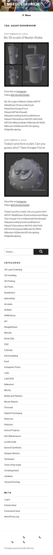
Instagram (21, 91)
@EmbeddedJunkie (20, 95)
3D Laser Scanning (13, 269)
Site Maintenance (12, 436)
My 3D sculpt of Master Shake (23, 37)
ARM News (10, 315)
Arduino (8, 310)
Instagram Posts (12, 367)
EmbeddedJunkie (22, 4)
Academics (9, 292)
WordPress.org (11, 516)
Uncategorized (11, 470)
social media (10, 442)
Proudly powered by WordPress (19, 548)
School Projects (12, 430)
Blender (8, 333)
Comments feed (12, 511)
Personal (8, 407)
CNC (6, 344)
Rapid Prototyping (13, 413)
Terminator (9, 459)
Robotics (8, 424)
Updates (8, 476)
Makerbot (9, 384)
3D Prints (8, 287)
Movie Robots (11, 401)
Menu (28, 15)
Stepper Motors (12, 453)
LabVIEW (9, 378)
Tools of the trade (12, 465)
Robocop (8, 419)
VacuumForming (12, 482)
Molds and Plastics (13, 396)
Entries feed (10, 505)
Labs (6, 373)
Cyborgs (8, 350)
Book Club (9, 338)
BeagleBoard (10, 327)
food (6, 361)
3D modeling (10, 275)
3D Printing (9, 281)
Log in (7, 499)
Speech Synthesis (12, 447)
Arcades (8, 304)
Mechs (7, 390)
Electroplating (11, 356)
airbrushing (9, 298)
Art (5, 321)
